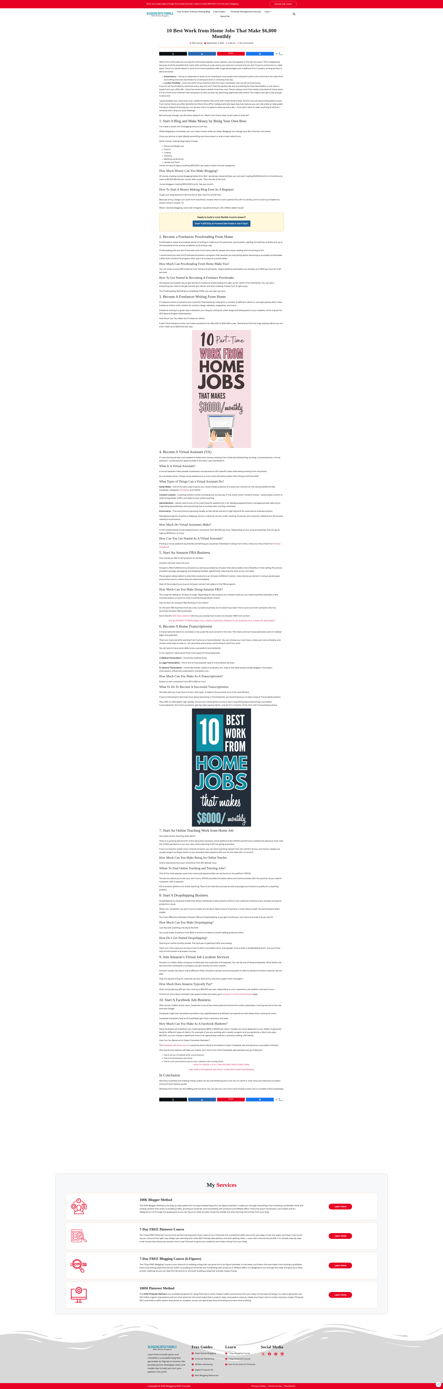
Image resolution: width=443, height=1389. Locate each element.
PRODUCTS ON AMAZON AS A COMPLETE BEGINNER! (249, 621)
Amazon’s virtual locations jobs (237, 994)
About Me (225, 16)
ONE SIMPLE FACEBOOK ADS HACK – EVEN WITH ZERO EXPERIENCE (221, 1070)
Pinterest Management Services (246, 12)
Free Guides (219, 12)
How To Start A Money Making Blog (193, 12)
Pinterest (184, 490)
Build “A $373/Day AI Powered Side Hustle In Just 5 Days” (221, 223)
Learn (267, 12)
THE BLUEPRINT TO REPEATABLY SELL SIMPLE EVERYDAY (196, 621)
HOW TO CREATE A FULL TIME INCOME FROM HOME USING (221, 1065)
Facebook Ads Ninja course (176, 1045)
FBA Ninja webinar (181, 616)
